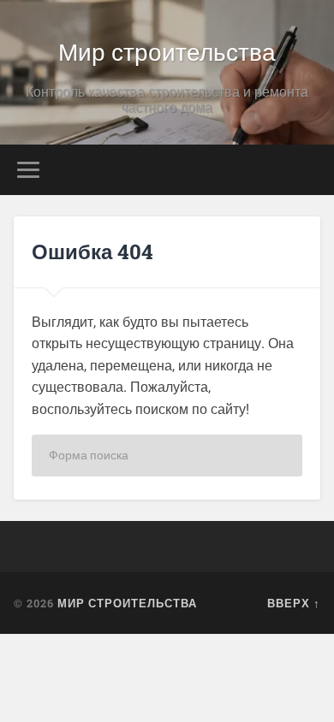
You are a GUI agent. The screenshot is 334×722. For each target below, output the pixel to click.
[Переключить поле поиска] (307, 170)
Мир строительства (167, 51)
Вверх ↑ (293, 603)
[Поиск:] (167, 455)
